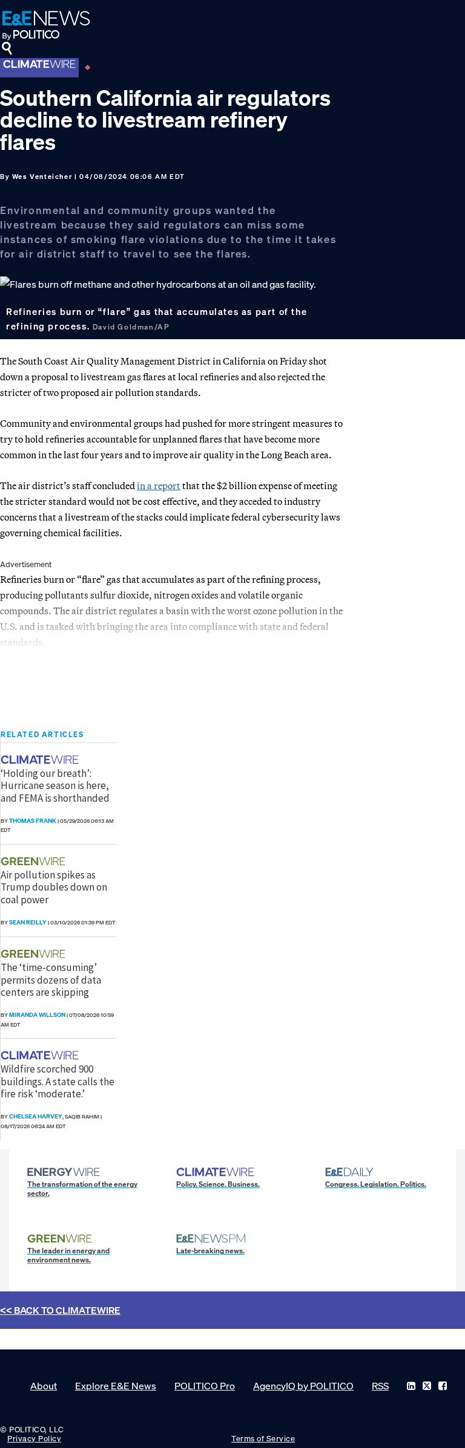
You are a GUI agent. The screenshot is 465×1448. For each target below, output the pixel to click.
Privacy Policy (34, 1438)
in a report (158, 485)
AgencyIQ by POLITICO (303, 1385)
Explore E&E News (115, 1385)
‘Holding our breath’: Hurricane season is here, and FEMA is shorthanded (55, 786)
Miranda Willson (37, 1015)
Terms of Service (263, 1438)
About (43, 1385)
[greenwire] (34, 861)
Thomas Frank (32, 821)
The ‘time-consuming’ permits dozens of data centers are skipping (51, 980)
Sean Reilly (28, 922)
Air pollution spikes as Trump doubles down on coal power (54, 887)
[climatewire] (41, 759)
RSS (380, 1385)
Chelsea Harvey (35, 1116)
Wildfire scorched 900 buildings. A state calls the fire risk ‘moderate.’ (57, 1081)
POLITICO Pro (204, 1385)
